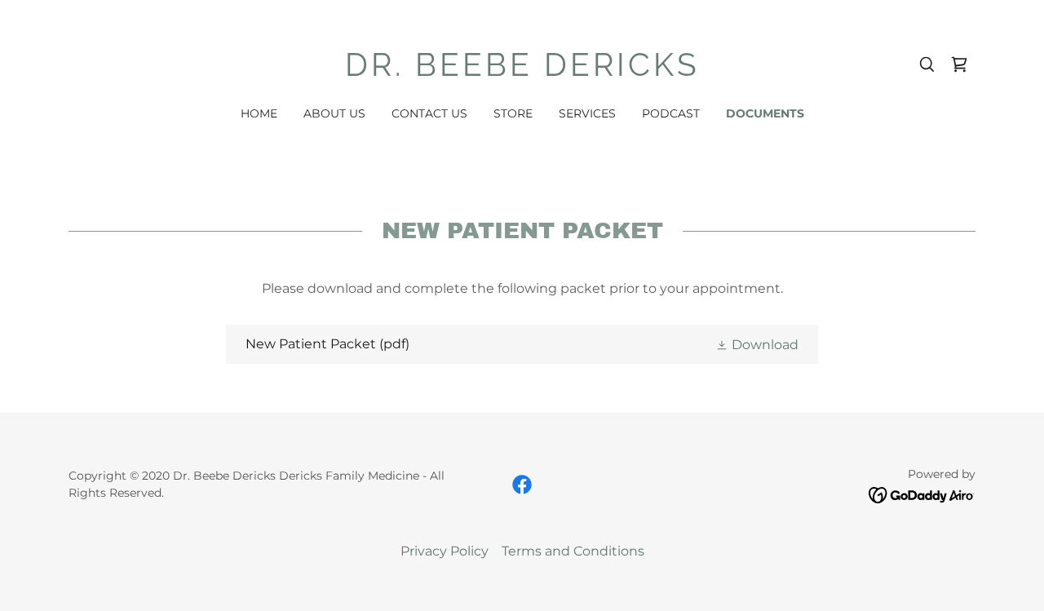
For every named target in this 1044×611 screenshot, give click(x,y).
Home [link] (259, 113)
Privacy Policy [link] (444, 551)
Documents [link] (765, 113)
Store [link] (513, 113)
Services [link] (587, 113)
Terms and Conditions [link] (573, 551)
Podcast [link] (671, 113)
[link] (522, 71)
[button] (756, 344)
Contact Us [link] (429, 113)
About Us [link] (334, 113)
